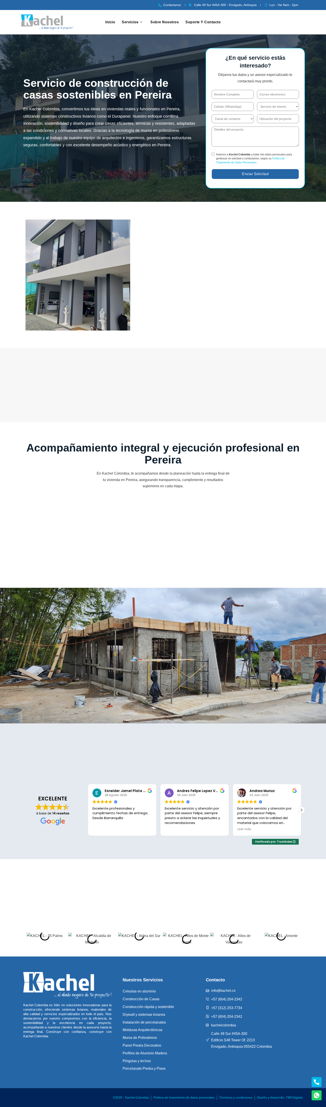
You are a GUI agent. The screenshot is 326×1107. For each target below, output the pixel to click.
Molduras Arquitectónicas (142, 1030)
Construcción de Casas (141, 999)
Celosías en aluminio (139, 991)
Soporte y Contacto (203, 22)
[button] (301, 810)
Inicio (110, 22)
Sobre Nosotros (164, 22)
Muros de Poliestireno (140, 1038)
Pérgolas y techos (137, 1061)
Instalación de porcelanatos (144, 1022)
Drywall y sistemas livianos (144, 1014)
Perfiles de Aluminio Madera (145, 1053)
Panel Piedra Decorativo (142, 1045)
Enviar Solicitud (255, 174)
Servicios (130, 22)
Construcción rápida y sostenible (148, 1007)
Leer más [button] (133, 829)
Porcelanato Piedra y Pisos (144, 1068)
